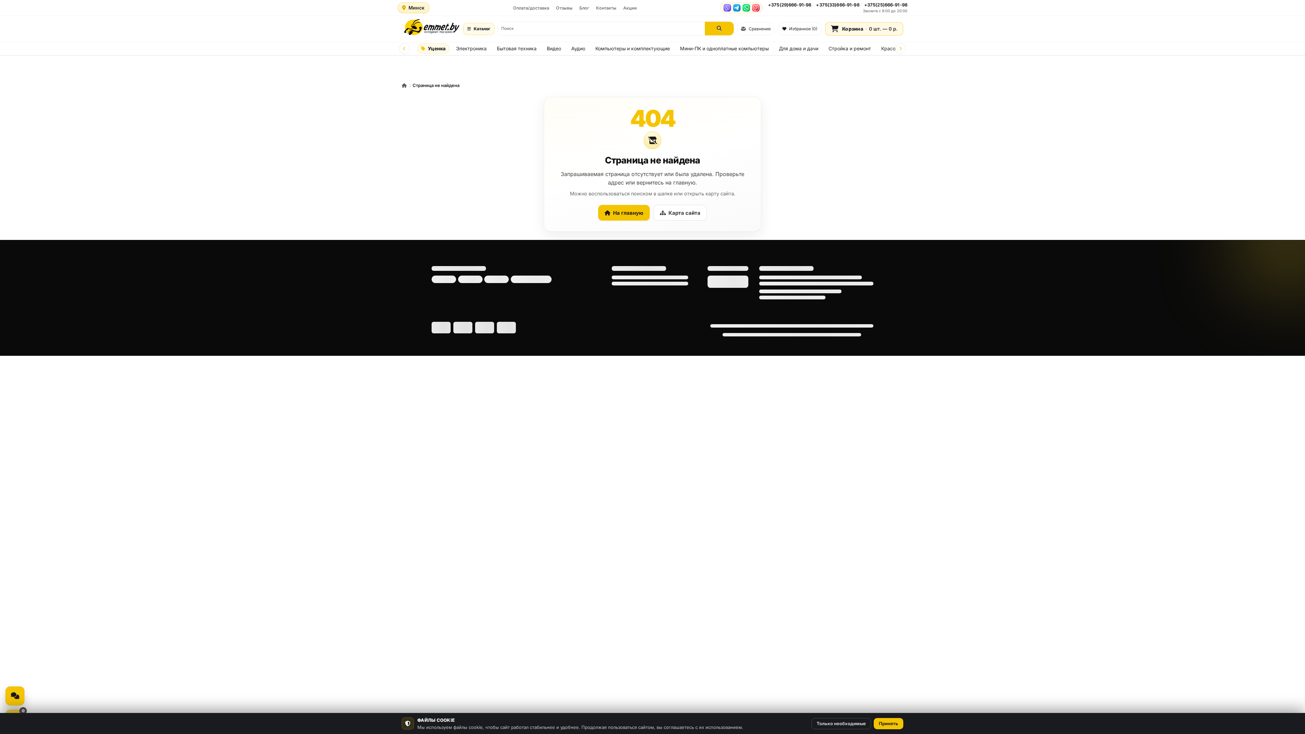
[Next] (900, 48)
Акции (630, 8)
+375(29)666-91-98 (789, 4)
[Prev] (404, 48)
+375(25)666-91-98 (885, 4)
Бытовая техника (517, 48)
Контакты (606, 8)
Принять (888, 723)
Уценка (437, 48)
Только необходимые (841, 723)
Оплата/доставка (531, 8)
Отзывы (564, 8)
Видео (554, 48)
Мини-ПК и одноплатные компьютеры (724, 48)
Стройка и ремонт (850, 48)
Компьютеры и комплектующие (632, 48)
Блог (584, 8)
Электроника (471, 48)
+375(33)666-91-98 (837, 4)
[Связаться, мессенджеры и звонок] (14, 695)
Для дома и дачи (798, 48)
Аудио (578, 48)
